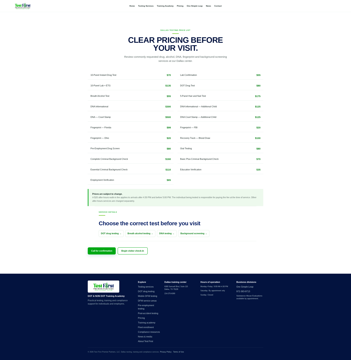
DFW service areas (147, 301)
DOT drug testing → (111, 233)
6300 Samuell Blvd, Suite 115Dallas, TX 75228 (176, 287)
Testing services (146, 287)
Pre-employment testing (146, 307)
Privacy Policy (166, 352)
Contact (218, 6)
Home (132, 6)
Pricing (180, 6)
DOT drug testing (146, 291)
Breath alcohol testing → (140, 233)
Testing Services (146, 6)
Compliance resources (149, 332)
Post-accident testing (148, 313)
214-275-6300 (169, 293)
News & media (145, 336)
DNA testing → (166, 233)
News (208, 6)
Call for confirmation (101, 251)
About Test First (145, 341)
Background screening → (193, 233)
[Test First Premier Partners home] (23, 6)
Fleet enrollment (146, 327)
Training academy (146, 322)
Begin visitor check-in (132, 251)
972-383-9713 (243, 291)
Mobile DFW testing (147, 296)
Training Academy (165, 6)
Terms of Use (178, 352)
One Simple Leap (195, 6)
